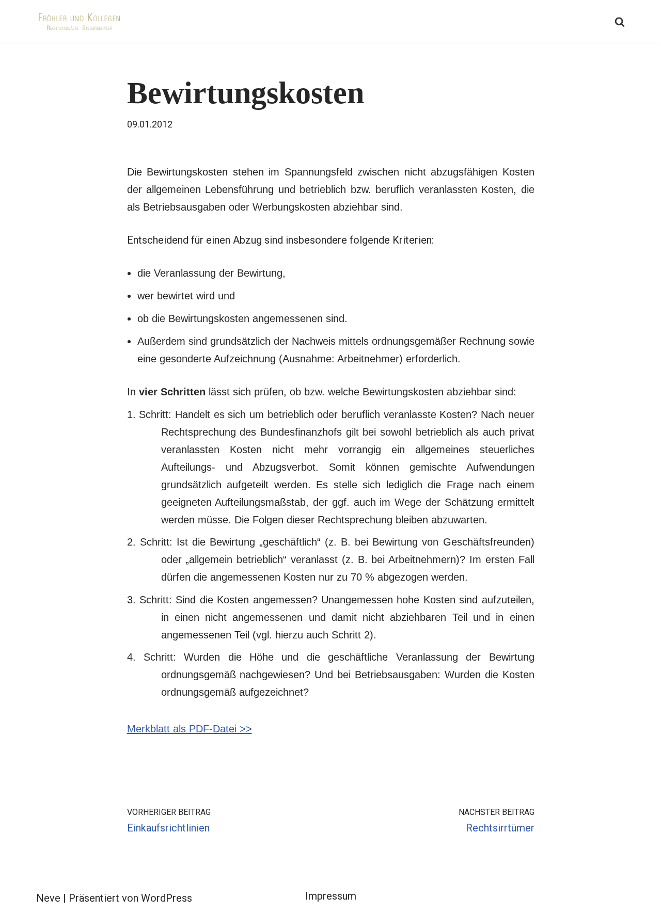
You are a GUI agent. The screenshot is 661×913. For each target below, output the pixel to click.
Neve (48, 898)
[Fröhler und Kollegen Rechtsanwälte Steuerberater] (80, 21)
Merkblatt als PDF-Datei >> (189, 728)
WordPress (166, 898)
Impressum (330, 896)
